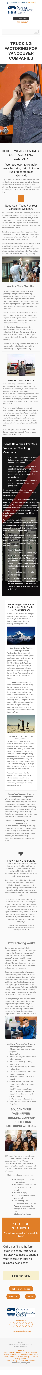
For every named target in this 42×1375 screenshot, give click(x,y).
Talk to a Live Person (21, 1288)
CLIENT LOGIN (22, 18)
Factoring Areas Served (12, 1352)
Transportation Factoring (29, 1354)
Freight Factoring (10, 1354)
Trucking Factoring (31, 1352)
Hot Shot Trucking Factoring (26, 1357)
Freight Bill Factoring (28, 1360)
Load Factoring (12, 1360)
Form (30, 1296)
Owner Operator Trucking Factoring (16, 1356)
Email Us (13, 1296)
